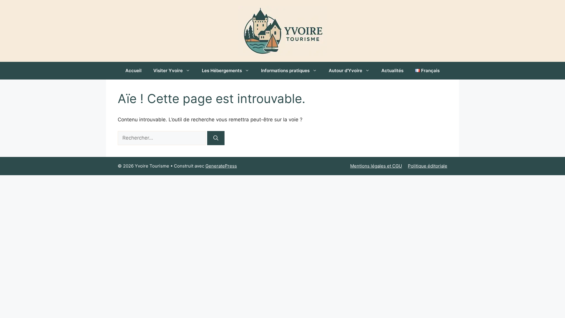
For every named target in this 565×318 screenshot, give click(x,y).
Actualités (392, 70)
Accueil (133, 70)
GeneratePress (221, 166)
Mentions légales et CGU (376, 166)
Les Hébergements (222, 70)
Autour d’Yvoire (345, 70)
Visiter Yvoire (168, 70)
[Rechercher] (216, 138)
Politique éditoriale (427, 166)
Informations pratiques (285, 70)
